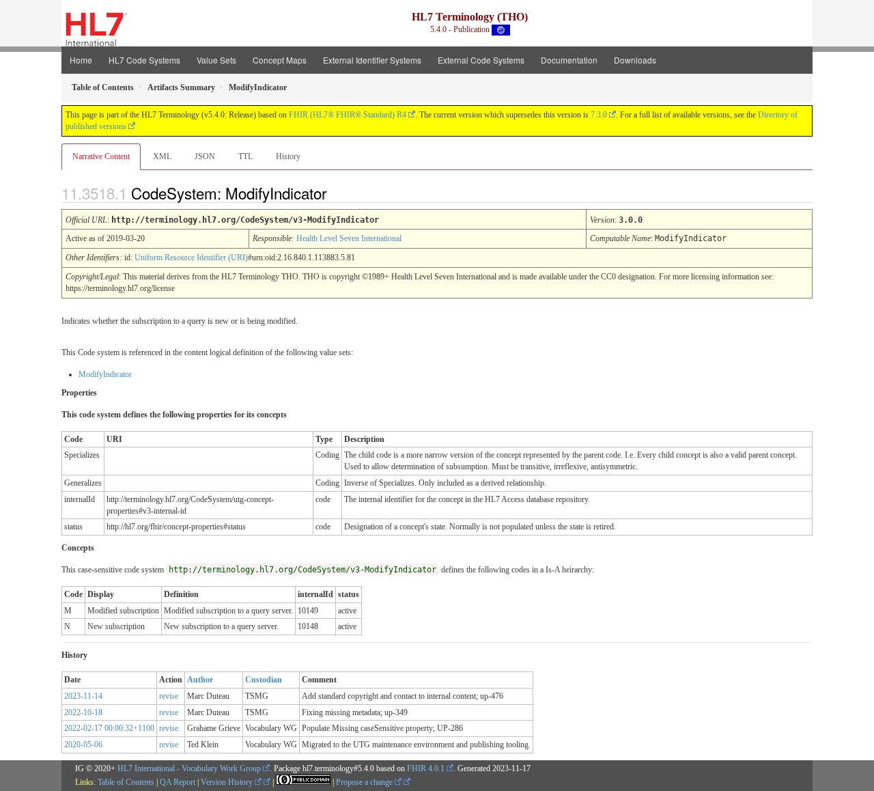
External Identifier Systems (372, 60)
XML (162, 156)
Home (81, 60)
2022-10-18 (83, 712)
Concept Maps (280, 60)
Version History (228, 782)
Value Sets (216, 60)
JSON (205, 156)
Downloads (635, 60)
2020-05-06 (83, 744)
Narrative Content (101, 156)
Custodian (263, 679)
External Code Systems (481, 60)
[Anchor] (338, 192)
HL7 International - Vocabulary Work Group (189, 768)
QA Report (177, 782)
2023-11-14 (83, 696)
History (288, 156)
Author (200, 679)
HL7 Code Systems (144, 60)
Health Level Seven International (348, 238)
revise (168, 696)
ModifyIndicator (105, 374)
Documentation (569, 60)
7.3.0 (599, 115)
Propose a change (365, 782)
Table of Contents (126, 782)
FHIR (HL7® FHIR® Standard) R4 (347, 115)
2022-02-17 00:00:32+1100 (109, 728)
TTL (245, 156)
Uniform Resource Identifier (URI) (191, 257)
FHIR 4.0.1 (426, 768)
